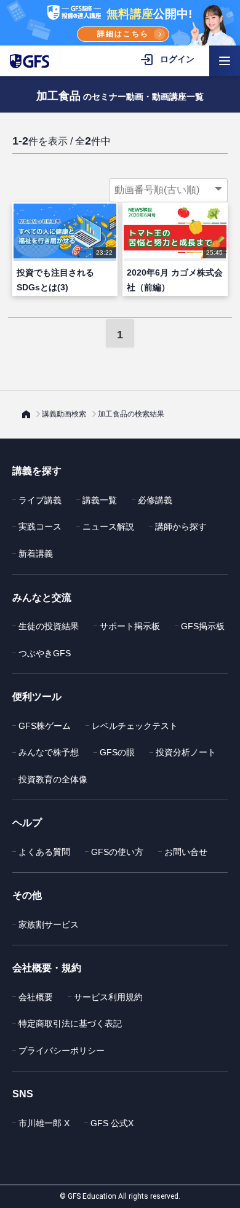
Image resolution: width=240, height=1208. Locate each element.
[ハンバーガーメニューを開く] (224, 61)
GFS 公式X (112, 1123)
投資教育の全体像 (52, 779)
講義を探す (37, 471)
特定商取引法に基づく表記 (70, 1023)
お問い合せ (185, 852)
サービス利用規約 (108, 997)
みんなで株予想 (48, 752)
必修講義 (155, 500)
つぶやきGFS (44, 653)
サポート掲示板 (130, 626)
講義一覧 (99, 500)
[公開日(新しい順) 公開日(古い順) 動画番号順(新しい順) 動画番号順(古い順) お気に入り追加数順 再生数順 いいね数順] (168, 190)
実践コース (40, 526)
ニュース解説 (108, 526)
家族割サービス (48, 924)
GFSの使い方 (117, 852)
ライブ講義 (40, 500)
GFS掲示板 (203, 626)
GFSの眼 (117, 752)
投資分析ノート (186, 752)
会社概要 (35, 997)
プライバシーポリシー (61, 1050)
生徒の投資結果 (48, 626)
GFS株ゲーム (44, 726)
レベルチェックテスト (135, 726)
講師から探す (181, 526)
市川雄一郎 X (44, 1123)
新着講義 (35, 553)
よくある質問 (44, 852)
